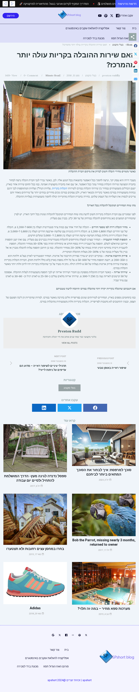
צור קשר (120, 28)
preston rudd (109, 75)
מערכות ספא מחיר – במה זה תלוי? (104, 609)
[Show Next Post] (5, 3)
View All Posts (69, 343)
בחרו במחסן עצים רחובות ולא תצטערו (35, 549)
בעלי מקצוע (117, 44)
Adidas (35, 608)
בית (134, 28)
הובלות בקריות (59, 188)
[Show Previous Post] (12, 3)
